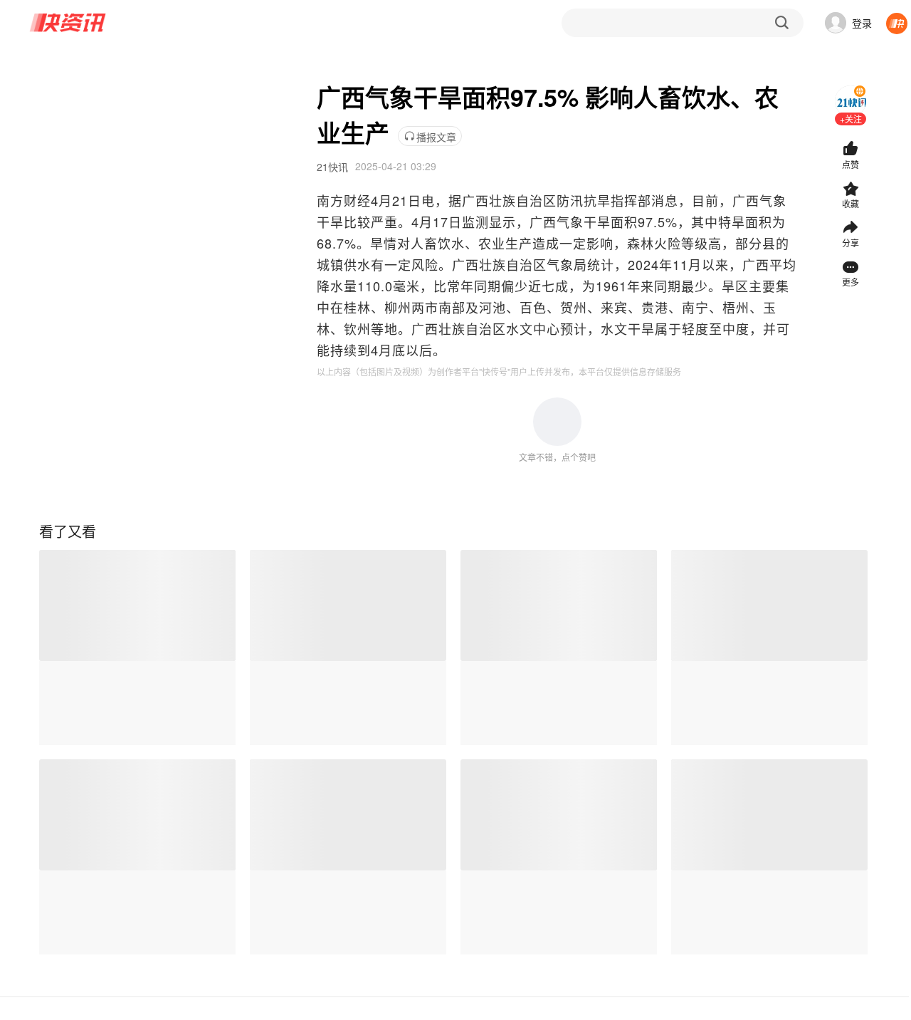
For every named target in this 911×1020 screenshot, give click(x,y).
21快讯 (332, 167)
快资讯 (68, 23)
